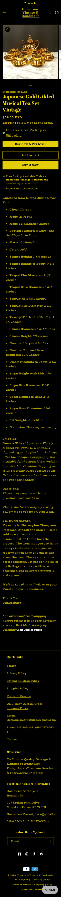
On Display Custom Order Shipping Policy (25, 706)
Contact (12, 739)
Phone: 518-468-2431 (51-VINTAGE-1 (30, 729)
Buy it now (30, 164)
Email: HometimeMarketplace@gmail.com (30, 717)
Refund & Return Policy (23, 680)
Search (12, 665)
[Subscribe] (50, 841)
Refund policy (22, 879)
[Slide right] (38, 85)
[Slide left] (23, 85)
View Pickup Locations (22, 188)
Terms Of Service (19, 696)
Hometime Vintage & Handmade (35, 875)
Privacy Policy (16, 673)
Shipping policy (43, 885)
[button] (4, 12)
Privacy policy (42, 879)
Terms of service (21, 885)
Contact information (32, 890)
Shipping (9, 122)
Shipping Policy (17, 688)
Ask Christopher (29, 629)
